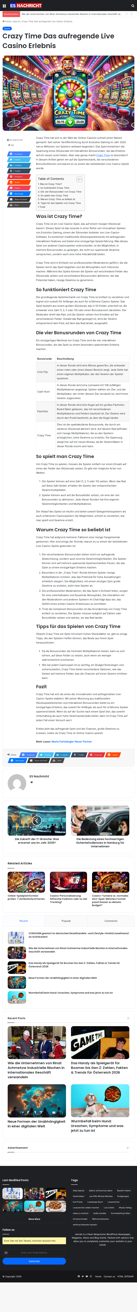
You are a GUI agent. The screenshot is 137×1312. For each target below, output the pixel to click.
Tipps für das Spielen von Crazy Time (61, 203)
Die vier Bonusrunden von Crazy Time (61, 191)
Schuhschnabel (80, 1219)
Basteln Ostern (124, 1190)
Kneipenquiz (123, 1196)
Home (8, 21)
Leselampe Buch (95, 1202)
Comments (111, 920)
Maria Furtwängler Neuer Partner (72, 741)
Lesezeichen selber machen (86, 1207)
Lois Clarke (109, 1207)
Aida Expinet (78, 1190)
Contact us (109, 1276)
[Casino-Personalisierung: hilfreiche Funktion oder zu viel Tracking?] (68, 882)
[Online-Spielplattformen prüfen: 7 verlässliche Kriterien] (26, 882)
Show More (34, 1219)
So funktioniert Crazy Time (54, 187)
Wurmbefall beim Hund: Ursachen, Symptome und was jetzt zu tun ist (71, 992)
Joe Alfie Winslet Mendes (101, 1196)
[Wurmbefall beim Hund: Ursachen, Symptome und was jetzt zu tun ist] (17, 997)
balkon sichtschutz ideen (100, 1190)
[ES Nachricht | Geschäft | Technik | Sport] (26, 5)
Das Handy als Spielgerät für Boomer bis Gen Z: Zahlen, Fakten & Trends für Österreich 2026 (99, 1068)
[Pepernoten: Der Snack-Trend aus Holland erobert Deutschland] (56, 1206)
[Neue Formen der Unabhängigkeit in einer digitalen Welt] (17, 982)
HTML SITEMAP (125, 1276)
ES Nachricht (16, 140)
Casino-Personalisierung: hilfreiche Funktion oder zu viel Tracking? (68, 899)
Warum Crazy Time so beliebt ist (57, 199)
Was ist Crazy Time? (51, 184)
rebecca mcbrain (81, 1213)
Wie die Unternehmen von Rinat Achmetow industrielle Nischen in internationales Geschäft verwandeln (76, 14)
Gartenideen (78, 1196)
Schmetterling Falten (120, 1213)
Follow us (9, 1230)
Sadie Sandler (99, 1213)
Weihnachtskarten (100, 1219)
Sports (16, 21)
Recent (24, 920)
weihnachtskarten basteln (85, 1224)
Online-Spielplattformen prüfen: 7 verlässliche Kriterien (26, 897)
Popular (66, 920)
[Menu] (4, 7)
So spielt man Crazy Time (54, 195)
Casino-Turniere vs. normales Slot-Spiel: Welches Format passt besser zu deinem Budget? (110, 900)
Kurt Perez (78, 1202)
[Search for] (132, 7)
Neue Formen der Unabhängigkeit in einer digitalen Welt (63, 978)
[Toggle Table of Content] (77, 179)
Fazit (42, 207)
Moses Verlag (125, 1207)
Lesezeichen (114, 1202)
